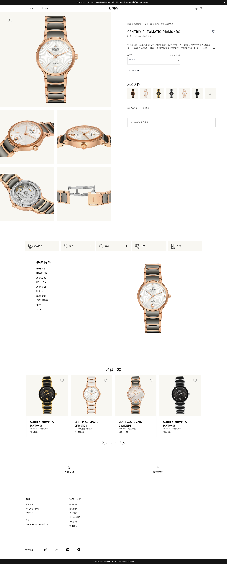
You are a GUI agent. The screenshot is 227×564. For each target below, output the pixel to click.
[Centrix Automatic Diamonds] (47, 395)
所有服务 (29, 504)
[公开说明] (214, 48)
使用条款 (73, 504)
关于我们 (73, 513)
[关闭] (224, 2)
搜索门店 (29, 513)
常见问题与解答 (32, 508)
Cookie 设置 (74, 517)
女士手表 (148, 24)
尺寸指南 (177, 55)
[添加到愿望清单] (214, 31)
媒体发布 (73, 525)
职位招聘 (73, 521)
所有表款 (138, 24)
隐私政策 (73, 508)
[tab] (112, 442)
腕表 (129, 24)
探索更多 (144, 2)
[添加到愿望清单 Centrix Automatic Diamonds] (62, 380)
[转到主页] (114, 8)
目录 (28, 520)
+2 (210, 93)
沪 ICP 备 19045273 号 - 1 (37, 524)
